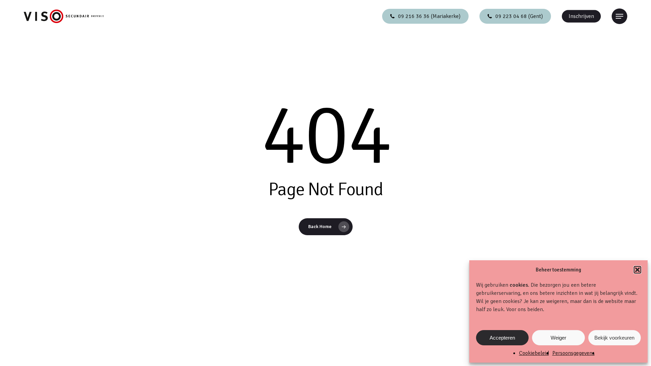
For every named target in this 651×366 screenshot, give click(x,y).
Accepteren (502, 338)
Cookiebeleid (534, 353)
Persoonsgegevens (573, 353)
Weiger (558, 338)
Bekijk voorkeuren (614, 338)
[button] (637, 269)
